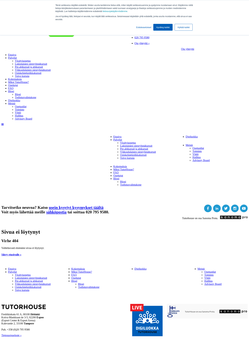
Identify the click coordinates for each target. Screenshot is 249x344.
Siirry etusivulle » (11, 254)
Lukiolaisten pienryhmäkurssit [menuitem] (31, 63)
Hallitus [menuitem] (19, 115)
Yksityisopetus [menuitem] (23, 60)
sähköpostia (56, 212)
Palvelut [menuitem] (12, 57)
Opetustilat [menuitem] (20, 106)
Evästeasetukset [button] (143, 27)
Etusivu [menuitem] (12, 54)
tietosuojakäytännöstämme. (115, 11)
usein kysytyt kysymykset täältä (76, 207)
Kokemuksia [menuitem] (15, 79)
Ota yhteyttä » (142, 43)
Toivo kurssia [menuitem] (22, 76)
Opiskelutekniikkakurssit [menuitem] (28, 73)
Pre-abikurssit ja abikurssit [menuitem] (29, 66)
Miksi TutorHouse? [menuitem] (18, 82)
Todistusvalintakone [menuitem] (25, 97)
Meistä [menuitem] (11, 103)
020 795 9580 (141, 37)
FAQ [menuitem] (11, 88)
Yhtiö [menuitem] (18, 112)
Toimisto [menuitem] (19, 109)
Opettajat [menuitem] (13, 85)
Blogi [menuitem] (11, 91)
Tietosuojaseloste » (11, 335)
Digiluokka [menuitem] (14, 100)
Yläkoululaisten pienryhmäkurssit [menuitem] (33, 70)
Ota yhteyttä (187, 49)
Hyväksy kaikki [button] (163, 27)
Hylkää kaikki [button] (184, 27)
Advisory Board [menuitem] (23, 118)
